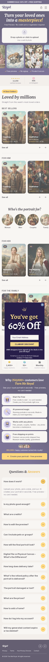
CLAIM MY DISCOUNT (24, 344)
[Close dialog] (42, 305)
